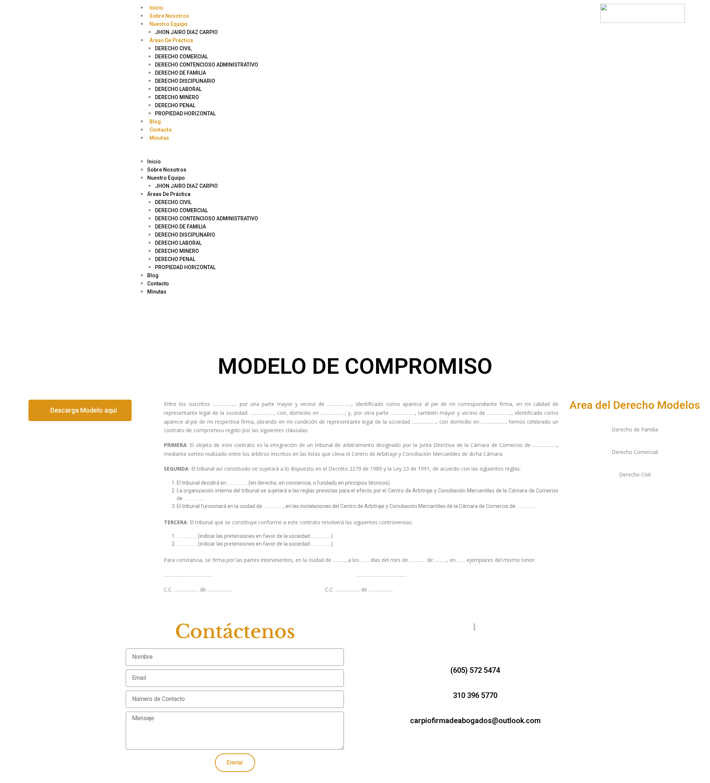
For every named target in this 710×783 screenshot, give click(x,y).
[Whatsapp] (83, 13)
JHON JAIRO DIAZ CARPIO (186, 32)
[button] (354, 153)
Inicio (156, 8)
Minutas (159, 138)
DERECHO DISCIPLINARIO (185, 81)
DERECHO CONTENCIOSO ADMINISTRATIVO (206, 65)
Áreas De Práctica (171, 40)
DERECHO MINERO (177, 97)
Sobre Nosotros (169, 16)
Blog (155, 122)
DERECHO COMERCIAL (181, 57)
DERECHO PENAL (175, 105)
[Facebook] (46, 13)
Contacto (160, 130)
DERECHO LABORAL (178, 89)
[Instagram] (65, 13)
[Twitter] (465, 741)
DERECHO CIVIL (173, 48)
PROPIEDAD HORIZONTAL (185, 113)
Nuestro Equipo (168, 24)
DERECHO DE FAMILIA (180, 73)
